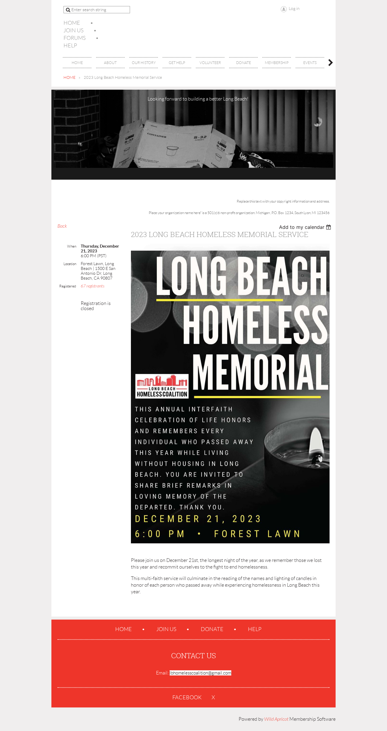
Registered (67, 286)
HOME (69, 77)
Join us (73, 30)
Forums (74, 38)
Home (71, 23)
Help (70, 46)
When (71, 246)
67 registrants (92, 286)
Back (62, 226)
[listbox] (306, 227)
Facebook (187, 697)
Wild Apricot (276, 719)
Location (69, 264)
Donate (212, 629)
